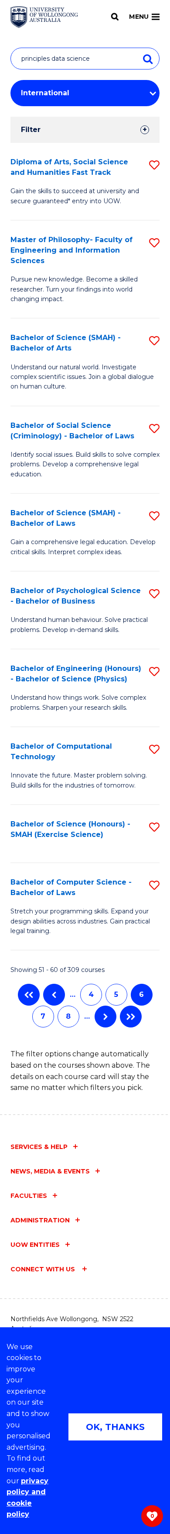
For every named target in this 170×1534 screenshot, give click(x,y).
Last (131, 1016)
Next (105, 1016)
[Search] (115, 16)
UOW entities (35, 1245)
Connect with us (43, 1269)
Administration (40, 1220)
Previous (54, 995)
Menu (139, 17)
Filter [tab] (31, 129)
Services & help (39, 1147)
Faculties (28, 1196)
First (29, 995)
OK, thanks (115, 1427)
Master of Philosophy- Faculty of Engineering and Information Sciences (71, 250)
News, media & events (50, 1171)
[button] (154, 165)
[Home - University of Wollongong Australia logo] (44, 17)
